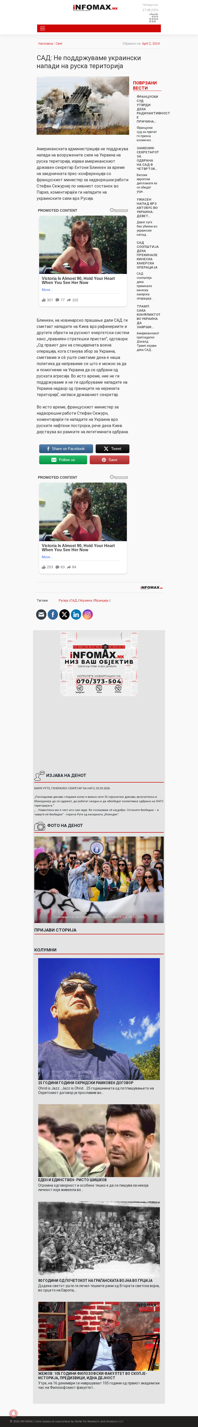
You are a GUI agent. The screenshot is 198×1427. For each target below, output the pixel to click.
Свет (59, 43)
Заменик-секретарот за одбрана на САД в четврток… (148, 158)
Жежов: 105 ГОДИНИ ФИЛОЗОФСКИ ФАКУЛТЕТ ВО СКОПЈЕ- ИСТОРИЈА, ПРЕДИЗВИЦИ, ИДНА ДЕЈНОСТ (92, 1375)
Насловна (45, 43)
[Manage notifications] (13, 1413)
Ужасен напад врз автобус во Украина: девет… (147, 208)
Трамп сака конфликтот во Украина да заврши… (149, 316)
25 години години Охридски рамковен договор (85, 1083)
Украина (85, 600)
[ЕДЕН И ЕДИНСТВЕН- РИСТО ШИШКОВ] (99, 1140)
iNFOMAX (26, 1421)
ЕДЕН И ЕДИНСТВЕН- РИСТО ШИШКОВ (72, 1180)
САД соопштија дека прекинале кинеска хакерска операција (148, 255)
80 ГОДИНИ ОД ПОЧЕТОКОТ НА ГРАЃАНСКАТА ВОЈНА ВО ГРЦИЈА (95, 1281)
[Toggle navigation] (42, 28)
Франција (101, 600)
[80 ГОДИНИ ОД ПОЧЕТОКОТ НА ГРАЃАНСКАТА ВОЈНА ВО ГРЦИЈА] (99, 1239)
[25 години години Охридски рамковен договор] (99, 1019)
